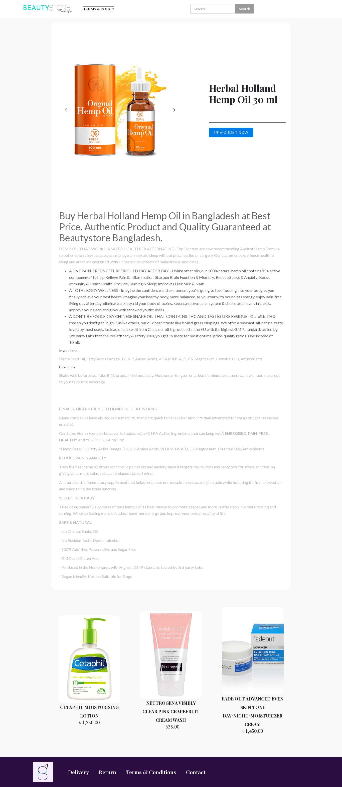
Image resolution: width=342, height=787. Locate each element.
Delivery (78, 771)
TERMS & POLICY (98, 9)
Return (107, 771)
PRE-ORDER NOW (231, 132)
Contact (196, 771)
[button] (66, 109)
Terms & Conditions (151, 771)
